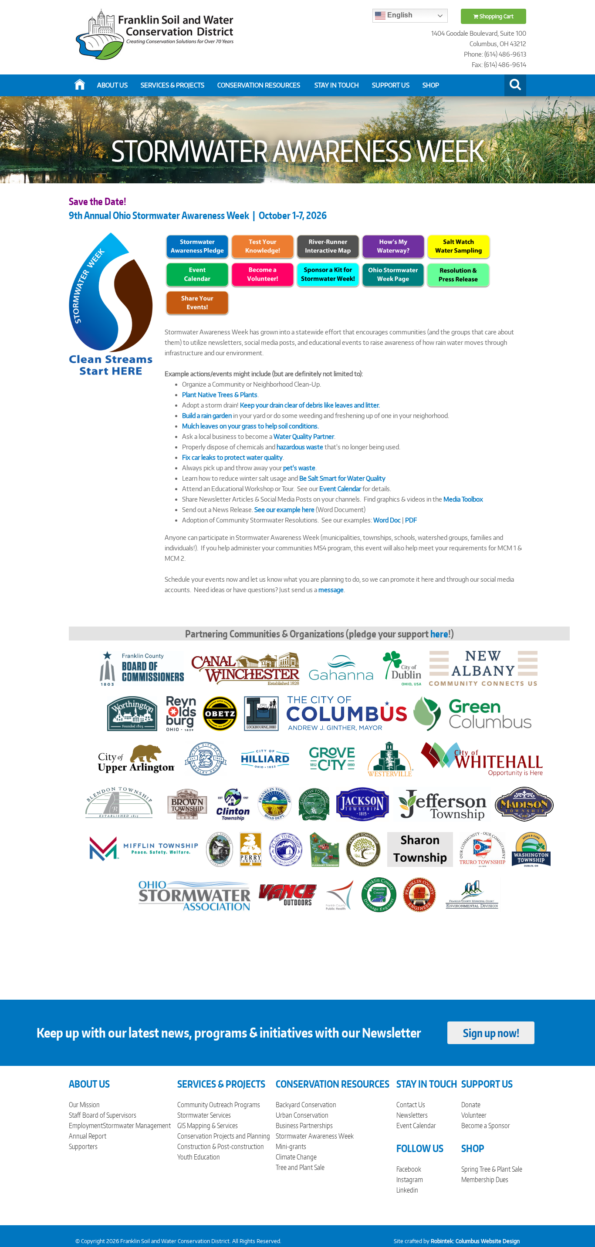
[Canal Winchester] (245, 667)
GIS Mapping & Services (207, 1125)
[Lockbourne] (261, 713)
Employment (86, 1125)
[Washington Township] (531, 849)
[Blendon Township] (122, 803)
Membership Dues (484, 1179)
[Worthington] (132, 713)
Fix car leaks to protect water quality (232, 457)
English (398, 15)
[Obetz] (220, 713)
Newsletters (412, 1115)
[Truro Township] (482, 849)
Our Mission (84, 1104)
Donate (470, 1104)
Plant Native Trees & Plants (219, 394)
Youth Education (198, 1157)
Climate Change (296, 1157)
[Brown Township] (187, 803)
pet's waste (299, 468)
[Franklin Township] (274, 803)
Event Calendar (340, 488)
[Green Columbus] (472, 713)
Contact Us (410, 1104)
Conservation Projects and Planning (223, 1136)
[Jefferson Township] (442, 803)
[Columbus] (347, 713)
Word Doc (387, 520)
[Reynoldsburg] (181, 713)
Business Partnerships (304, 1125)
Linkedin (407, 1190)
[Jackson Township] (362, 803)
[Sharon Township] (420, 849)
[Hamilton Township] (314, 803)
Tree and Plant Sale (300, 1167)
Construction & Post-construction (220, 1146)
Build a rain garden (207, 415)
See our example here (284, 509)
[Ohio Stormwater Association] (195, 894)
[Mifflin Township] (143, 849)
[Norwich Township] (219, 849)
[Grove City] (332, 758)
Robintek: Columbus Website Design (475, 1241)
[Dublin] (402, 667)
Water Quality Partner (304, 436)
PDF (411, 520)
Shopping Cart (496, 16)
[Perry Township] (251, 849)
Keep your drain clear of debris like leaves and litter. (310, 405)
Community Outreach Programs (218, 1104)
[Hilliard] (265, 758)
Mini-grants (291, 1146)
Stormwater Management (137, 1125)
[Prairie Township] (363, 849)
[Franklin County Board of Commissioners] (142, 667)
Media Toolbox (463, 499)
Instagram (409, 1179)
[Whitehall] (481, 758)
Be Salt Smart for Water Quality (342, 478)
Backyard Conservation (306, 1104)
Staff (75, 1115)
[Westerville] (391, 758)
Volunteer (474, 1115)
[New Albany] (483, 667)
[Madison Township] (524, 803)
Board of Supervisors (109, 1115)
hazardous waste (300, 447)
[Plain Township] (285, 849)
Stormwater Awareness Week (315, 1136)
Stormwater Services (204, 1115)
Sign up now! (491, 1033)
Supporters (83, 1146)
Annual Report (87, 1136)
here (439, 633)
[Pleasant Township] (324, 849)
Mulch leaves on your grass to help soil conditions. (250, 426)
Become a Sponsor (485, 1125)
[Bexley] (205, 758)
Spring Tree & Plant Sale (491, 1169)
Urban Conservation (302, 1115)
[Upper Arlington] (136, 758)
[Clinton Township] (233, 803)
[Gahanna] (341, 667)
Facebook (408, 1169)
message (331, 589)
